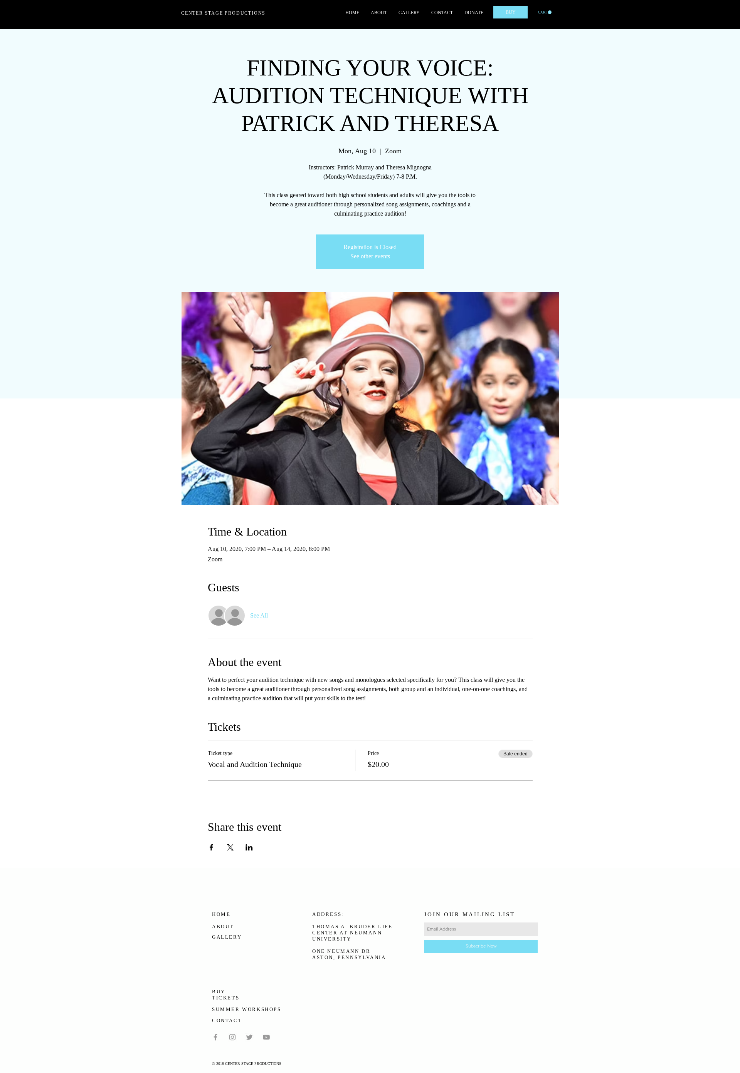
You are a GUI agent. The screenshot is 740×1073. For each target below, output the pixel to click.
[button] (545, 12)
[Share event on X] (230, 847)
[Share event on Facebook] (211, 847)
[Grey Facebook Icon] (215, 1037)
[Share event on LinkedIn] (249, 847)
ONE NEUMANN (336, 951)
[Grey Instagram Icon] (232, 1037)
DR (366, 951)
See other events (370, 256)
